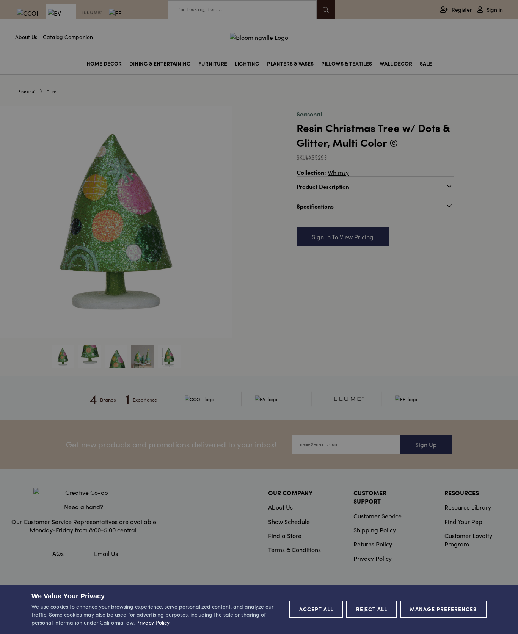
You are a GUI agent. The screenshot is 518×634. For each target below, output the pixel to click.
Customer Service (377, 516)
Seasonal (27, 91)
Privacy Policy (372, 558)
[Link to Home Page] (259, 36)
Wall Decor (396, 63)
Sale (426, 63)
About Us (26, 37)
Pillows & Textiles (346, 63)
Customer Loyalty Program (468, 539)
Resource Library (467, 507)
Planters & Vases (290, 63)
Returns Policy (372, 544)
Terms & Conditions (294, 549)
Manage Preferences (443, 609)
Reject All (372, 609)
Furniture (212, 63)
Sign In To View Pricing (343, 236)
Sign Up (426, 444)
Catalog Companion (68, 37)
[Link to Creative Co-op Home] (84, 492)
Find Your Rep (463, 521)
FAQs (56, 553)
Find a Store (284, 535)
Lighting (247, 63)
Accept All (316, 609)
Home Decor (104, 63)
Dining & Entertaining (160, 63)
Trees (52, 91)
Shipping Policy (374, 530)
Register (462, 9)
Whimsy (338, 172)
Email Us (106, 553)
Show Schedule (289, 521)
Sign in (495, 9)
